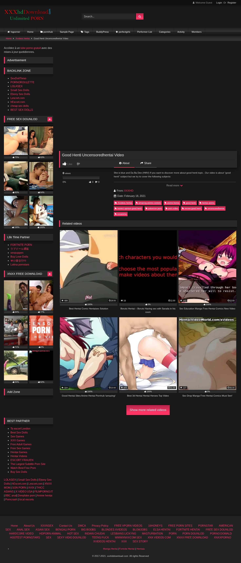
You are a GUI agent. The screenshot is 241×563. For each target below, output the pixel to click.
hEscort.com (17, 102)
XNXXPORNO (222, 537)
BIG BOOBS (88, 529)
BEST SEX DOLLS (21, 109)
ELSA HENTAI (161, 529)
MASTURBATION (152, 533)
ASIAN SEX (43, 529)
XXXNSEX (46, 525)
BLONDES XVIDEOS (114, 529)
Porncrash (11, 499)
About (125, 163)
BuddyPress (102, 32)
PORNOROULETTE (22, 82)
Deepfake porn (26, 495)
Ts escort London (20, 428)
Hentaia (141, 548)
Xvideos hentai (23, 38)
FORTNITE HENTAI (188, 529)
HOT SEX (73, 533)
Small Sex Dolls (19, 90)
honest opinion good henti (129, 208)
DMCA (82, 525)
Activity (181, 32)
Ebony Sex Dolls (20, 94)
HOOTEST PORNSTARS (25, 537)
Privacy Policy (100, 525)
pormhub (48, 32)
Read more (173, 185)
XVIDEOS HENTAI (104, 541)
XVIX (31, 487)
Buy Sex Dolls (18, 471)
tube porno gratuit (30, 48)
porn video (173, 208)
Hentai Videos (18, 456)
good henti (191, 203)
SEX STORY (140, 541)
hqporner (15, 32)
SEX (48, 537)
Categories (164, 32)
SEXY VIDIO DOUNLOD (71, 537)
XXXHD (128, 190)
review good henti (193, 208)
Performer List (144, 32)
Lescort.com (17, 98)
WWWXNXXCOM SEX (128, 537)
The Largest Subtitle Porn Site (27, 464)
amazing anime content (150, 203)
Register (232, 2)
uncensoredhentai (216, 208)
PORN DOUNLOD (193, 533)
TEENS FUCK (100, 537)
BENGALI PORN (65, 529)
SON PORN (19, 487)
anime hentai (173, 203)
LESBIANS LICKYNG (123, 533)
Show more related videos (148, 410)
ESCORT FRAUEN (21, 460)
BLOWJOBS (140, 529)
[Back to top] (230, 553)
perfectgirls (124, 32)
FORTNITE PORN (21, 244)
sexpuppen (16, 252)
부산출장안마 (18, 260)
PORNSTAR (205, 525)
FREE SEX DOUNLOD (219, 529)
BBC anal (11, 495)
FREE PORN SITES (180, 525)
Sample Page (67, 32)
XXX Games (17, 440)
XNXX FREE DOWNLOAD (192, 537)
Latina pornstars (19, 264)
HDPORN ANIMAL (50, 533)
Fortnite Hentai (127, 548)
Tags (86, 32)
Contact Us (65, 525)
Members (196, 32)
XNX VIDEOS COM (159, 537)
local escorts (26, 499)
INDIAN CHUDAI (95, 533)
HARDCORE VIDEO (21, 533)
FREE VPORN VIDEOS (128, 525)
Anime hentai (44, 495)
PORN (173, 533)
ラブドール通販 (19, 248)
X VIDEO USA (24, 491)
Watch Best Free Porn (23, 468)
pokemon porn (155, 208)
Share (147, 163)
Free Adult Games (20, 444)
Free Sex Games (20, 448)
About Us (29, 525)
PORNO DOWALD (221, 533)
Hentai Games (18, 452)
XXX (124, 541)
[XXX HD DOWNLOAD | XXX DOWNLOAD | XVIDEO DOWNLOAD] (28, 16)
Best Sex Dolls (19, 432)
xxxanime (122, 214)
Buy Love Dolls (19, 256)
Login (219, 2)
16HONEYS (155, 525)
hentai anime (208, 203)
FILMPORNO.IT (43, 491)
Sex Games (17, 436)
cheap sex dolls (19, 105)
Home (30, 32)
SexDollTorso (18, 78)
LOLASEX (16, 86)
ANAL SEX (23, 529)
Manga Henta (110, 548)
